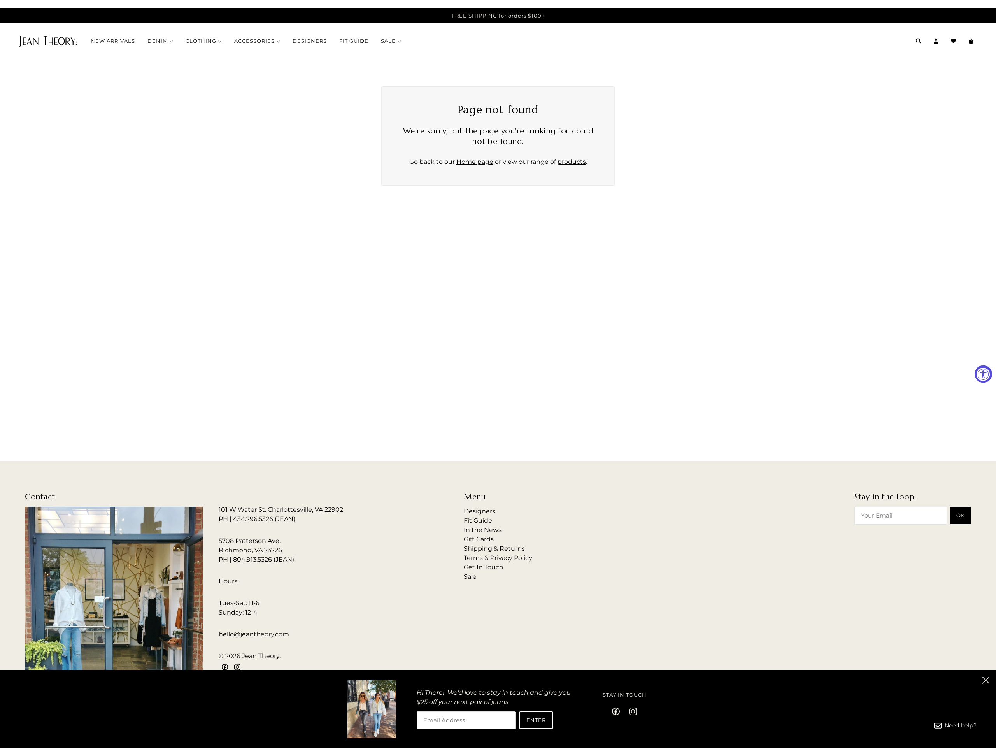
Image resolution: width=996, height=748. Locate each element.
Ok (960, 515)
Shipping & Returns (494, 548)
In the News (483, 530)
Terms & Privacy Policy (498, 558)
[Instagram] (630, 711)
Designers (479, 511)
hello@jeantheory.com (254, 634)
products (572, 161)
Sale (470, 576)
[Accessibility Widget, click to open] (983, 374)
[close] (986, 680)
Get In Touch (483, 567)
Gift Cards (479, 539)
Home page (474, 161)
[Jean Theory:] (48, 41)
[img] (225, 667)
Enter (536, 720)
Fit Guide (478, 520)
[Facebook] (618, 711)
